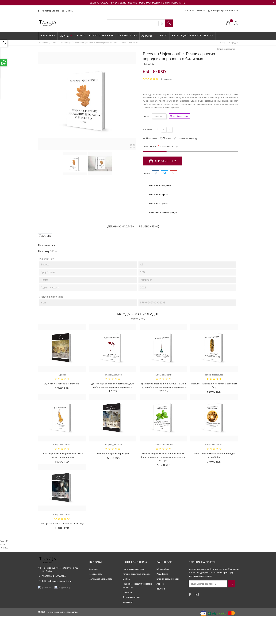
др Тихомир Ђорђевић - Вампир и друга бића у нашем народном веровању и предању (112, 387)
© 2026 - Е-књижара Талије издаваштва (57, 611)
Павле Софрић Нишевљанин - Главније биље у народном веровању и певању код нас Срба (163, 457)
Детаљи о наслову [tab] (120, 226)
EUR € (3, 544)
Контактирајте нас (50, 10)
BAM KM (4, 541)
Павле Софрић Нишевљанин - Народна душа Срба (214, 455)
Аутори (149, 35)
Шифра (146, 64)
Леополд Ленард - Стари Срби (112, 453)
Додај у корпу (165, 161)
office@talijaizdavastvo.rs (224, 10)
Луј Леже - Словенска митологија (61, 383)
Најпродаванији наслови (100, 578)
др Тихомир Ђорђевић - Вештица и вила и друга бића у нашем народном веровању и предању (163, 387)
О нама (69, 10)
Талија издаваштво (226, 48)
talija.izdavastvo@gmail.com (57, 581)
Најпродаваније (101, 35)
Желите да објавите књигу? (192, 35)
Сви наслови (127, 35)
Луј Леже (62, 374)
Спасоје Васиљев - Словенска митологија (62, 523)
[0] (228, 23)
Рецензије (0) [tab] (149, 226)
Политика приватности (133, 569)
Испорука (127, 592)
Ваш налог (164, 562)
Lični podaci (163, 569)
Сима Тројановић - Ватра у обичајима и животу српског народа (62, 455)
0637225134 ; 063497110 (54, 576)
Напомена (44, 245)
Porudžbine (162, 573)
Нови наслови (95, 573)
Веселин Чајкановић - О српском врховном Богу (214, 385)
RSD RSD (4, 547)
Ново (81, 35)
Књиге (66, 35)
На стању (43, 251)
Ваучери (161, 588)
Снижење (93, 569)
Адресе (160, 583)
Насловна (47, 35)
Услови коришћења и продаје (136, 573)
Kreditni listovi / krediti (168, 578)
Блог (163, 35)
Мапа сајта (128, 602)
